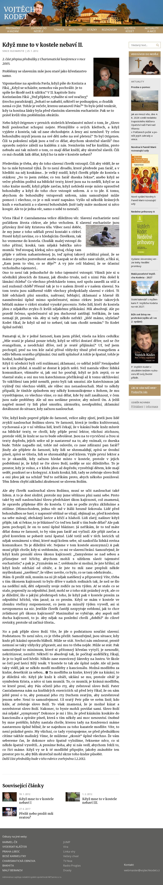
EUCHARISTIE (17, 50)
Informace (152, 406)
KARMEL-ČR (9, 842)
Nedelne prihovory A (143, 211)
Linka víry (69, 851)
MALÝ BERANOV (12, 870)
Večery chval (71, 856)
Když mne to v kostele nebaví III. (99, 801)
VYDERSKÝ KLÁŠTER (14, 846)
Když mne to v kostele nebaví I (36, 801)
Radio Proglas (72, 865)
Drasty (67, 870)
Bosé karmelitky (14, 856)
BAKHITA (8, 865)
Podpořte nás (139, 392)
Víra (65, 846)
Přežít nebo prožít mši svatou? (36, 815)
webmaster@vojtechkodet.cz (142, 870)
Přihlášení (137, 406)
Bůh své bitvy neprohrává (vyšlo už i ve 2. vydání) (144, 318)
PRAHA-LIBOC (11, 851)
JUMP (66, 842)
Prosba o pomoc (140, 87)
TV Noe (67, 861)
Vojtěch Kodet (20, 13)
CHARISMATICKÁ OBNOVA (18, 861)
